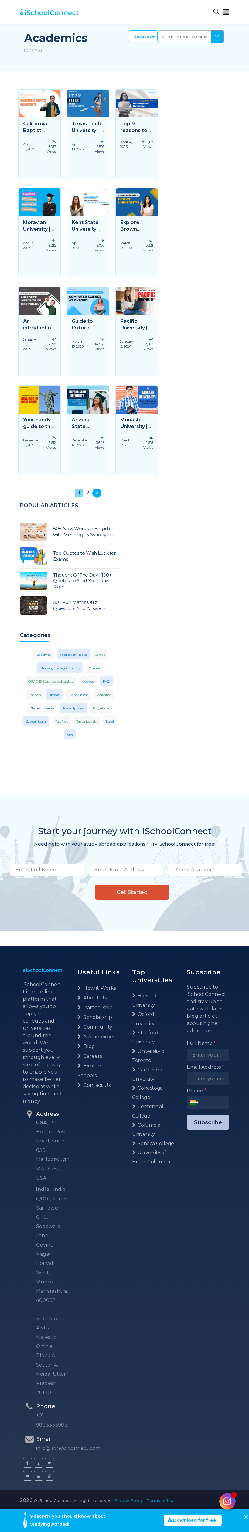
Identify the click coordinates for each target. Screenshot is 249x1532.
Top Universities (87, 721)
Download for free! (194, 1520)
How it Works (99, 988)
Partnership (97, 1007)
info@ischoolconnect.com (68, 1448)
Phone (196, 1091)
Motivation (103, 695)
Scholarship (97, 1017)
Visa (70, 735)
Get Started (132, 892)
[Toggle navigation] (224, 12)
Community (97, 1027)
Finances (34, 695)
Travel (110, 721)
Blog (88, 1046)
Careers (100, 655)
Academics (43, 655)
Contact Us (96, 1085)
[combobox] (195, 1102)
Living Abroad (78, 695)
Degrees (88, 681)
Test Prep (62, 721)
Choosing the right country (60, 668)
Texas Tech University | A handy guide (88, 130)
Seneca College (155, 1143)
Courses (94, 668)
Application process (73, 655)
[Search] (216, 12)
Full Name (201, 1043)
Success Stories (36, 721)
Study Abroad (101, 708)
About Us (94, 998)
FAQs (106, 681)
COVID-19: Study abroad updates (51, 681)
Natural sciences (42, 708)
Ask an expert (100, 1037)
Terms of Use (161, 1500)
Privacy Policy (128, 1500)
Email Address (205, 1067)
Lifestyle (54, 695)
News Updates (73, 708)
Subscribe (144, 36)
